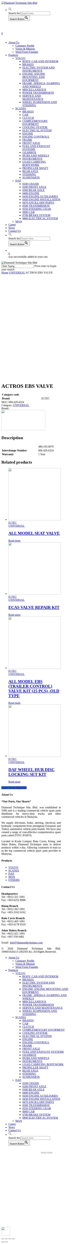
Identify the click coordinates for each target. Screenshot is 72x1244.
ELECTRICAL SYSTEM (37, 1036)
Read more (14, 540)
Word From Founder (26, 967)
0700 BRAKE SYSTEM (36, 1114)
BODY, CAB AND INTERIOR (40, 976)
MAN (11, 876)
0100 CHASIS (30, 1083)
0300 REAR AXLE (33, 1089)
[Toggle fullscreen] (9, 1238)
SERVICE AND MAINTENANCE (42, 1007)
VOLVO (13, 867)
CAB (25, 1023)
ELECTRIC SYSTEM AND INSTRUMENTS (38, 984)
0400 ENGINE (30, 1092)
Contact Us (14, 1130)
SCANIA (13, 870)
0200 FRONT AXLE (34, 1086)
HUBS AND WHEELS (35, 1058)
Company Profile (24, 960)
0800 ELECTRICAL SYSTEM (40, 1117)
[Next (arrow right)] (6, 1241)
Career (12, 1124)
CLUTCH (28, 1026)
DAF (11, 873)
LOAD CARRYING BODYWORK (43, 1064)
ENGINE (27, 1039)
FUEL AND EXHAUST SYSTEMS (43, 1051)
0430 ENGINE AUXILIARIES (40, 1095)
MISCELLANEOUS (34, 1001)
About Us (13, 957)
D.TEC (12, 522)
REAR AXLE (30, 1070)
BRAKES (28, 979)
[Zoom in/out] (13, 1238)
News (11, 1127)
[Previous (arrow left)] (2, 1241)
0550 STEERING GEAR (36, 1108)
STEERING (29, 1073)
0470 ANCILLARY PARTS (38, 1102)
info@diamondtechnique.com (26, 942)
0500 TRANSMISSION (36, 1105)
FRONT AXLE (31, 1048)
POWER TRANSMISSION (38, 1004)
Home (4, 272)
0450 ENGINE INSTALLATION (41, 1098)
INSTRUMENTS (32, 1061)
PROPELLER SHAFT (35, 1067)
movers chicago (46, 1152)
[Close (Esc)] (2, 1238)
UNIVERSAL (17, 272)
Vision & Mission (25, 963)
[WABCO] (23, 429)
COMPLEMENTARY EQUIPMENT (43, 1029)
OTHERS (14, 879)
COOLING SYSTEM (35, 1032)
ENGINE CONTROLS (36, 1042)
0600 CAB (28, 1111)
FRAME (27, 1045)
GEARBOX (29, 1054)
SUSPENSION (31, 1076)
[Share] (6, 1238)
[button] (10, 9)
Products (13, 970)
